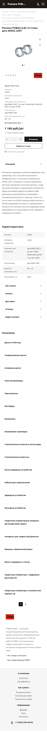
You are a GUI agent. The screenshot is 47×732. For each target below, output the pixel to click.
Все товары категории (16, 655)
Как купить (23, 687)
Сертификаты (23, 681)
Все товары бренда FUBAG (18, 660)
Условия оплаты (23, 692)
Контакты (23, 716)
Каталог (23, 709)
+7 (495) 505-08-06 (24, 722)
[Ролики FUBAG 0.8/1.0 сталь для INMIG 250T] (23, 51)
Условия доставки (23, 695)
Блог (23, 713)
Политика (23, 678)
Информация (23, 705)
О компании (23, 673)
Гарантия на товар (23, 699)
